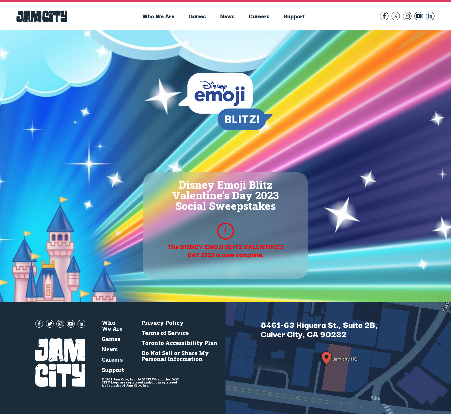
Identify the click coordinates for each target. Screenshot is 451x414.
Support (294, 15)
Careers (259, 15)
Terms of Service (165, 333)
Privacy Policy (162, 322)
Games (197, 15)
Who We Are (158, 15)
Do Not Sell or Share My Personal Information (175, 356)
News (227, 15)
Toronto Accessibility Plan (179, 343)
